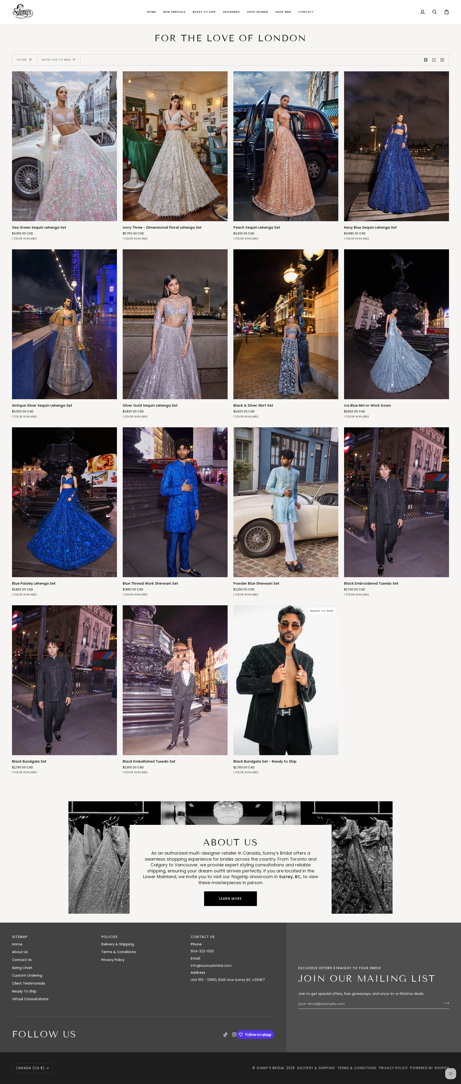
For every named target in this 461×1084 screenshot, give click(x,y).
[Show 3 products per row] (434, 60)
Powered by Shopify (429, 1068)
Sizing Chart (22, 967)
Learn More (230, 898)
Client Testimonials (28, 983)
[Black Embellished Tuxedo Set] (175, 680)
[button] (174, 12)
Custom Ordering (27, 975)
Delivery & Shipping (117, 944)
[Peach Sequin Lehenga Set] (285, 146)
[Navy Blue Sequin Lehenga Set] (396, 146)
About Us (20, 951)
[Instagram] (234, 1034)
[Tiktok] (225, 1034)
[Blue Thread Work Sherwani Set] (175, 502)
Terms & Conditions (118, 951)
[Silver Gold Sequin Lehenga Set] (175, 324)
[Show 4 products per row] (443, 60)
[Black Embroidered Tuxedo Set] (396, 502)
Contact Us (22, 959)
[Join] (445, 1003)
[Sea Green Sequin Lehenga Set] (64, 146)
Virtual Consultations (30, 999)
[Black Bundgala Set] (64, 680)
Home (17, 944)
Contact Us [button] (203, 937)
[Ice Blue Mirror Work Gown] (396, 324)
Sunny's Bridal (271, 1068)
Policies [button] (109, 937)
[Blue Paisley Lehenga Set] (64, 502)
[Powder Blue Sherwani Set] (285, 502)
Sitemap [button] (19, 937)
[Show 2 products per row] (426, 60)
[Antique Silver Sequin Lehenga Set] (64, 324)
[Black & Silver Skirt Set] (285, 324)
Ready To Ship (24, 991)
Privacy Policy (112, 959)
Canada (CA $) (30, 1068)
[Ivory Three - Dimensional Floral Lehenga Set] (175, 146)
